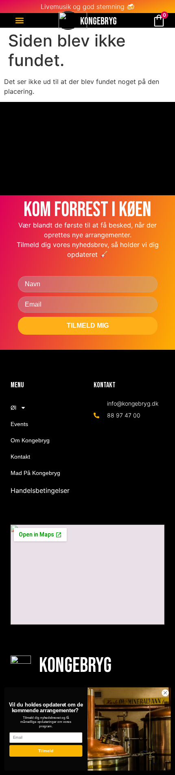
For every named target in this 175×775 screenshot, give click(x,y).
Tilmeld (45, 751)
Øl (13, 407)
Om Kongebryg (30, 440)
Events (19, 424)
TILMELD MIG (88, 325)
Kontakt (20, 456)
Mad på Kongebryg (35, 473)
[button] (19, 20)
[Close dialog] (165, 692)
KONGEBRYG (98, 21)
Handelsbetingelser (40, 490)
